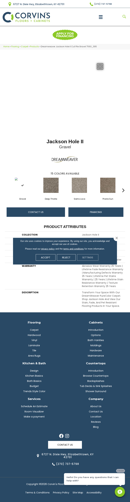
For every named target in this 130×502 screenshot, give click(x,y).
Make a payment (34, 416)
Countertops (96, 363)
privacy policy (48, 248)
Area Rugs (34, 355)
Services (34, 399)
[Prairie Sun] (108, 185)
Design (34, 370)
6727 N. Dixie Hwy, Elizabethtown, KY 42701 (38, 4)
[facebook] (61, 436)
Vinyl (34, 340)
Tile (34, 350)
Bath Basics (34, 381)
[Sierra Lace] (79, 185)
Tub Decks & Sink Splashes (96, 386)
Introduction (95, 330)
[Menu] (100, 17)
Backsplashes (95, 381)
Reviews (96, 422)
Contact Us (36, 212)
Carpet (24, 46)
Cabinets (96, 322)
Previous (6, 185)
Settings (87, 257)
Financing (96, 212)
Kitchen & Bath (34, 363)
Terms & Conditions (37, 492)
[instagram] (67, 436)
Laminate (34, 345)
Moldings (95, 345)
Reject (66, 257)
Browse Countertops (96, 375)
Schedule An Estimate (34, 406)
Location (96, 416)
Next (123, 185)
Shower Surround (95, 391)
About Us (95, 406)
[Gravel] (22, 185)
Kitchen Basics (34, 375)
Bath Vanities (96, 340)
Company (96, 399)
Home (6, 46)
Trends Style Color (34, 391)
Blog (96, 427)
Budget (34, 386)
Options (96, 335)
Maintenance (96, 355)
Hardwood (34, 335)
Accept (45, 257)
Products (34, 46)
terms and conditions (73, 248)
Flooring (15, 46)
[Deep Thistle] (51, 185)
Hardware (96, 350)
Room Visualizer (34, 411)
